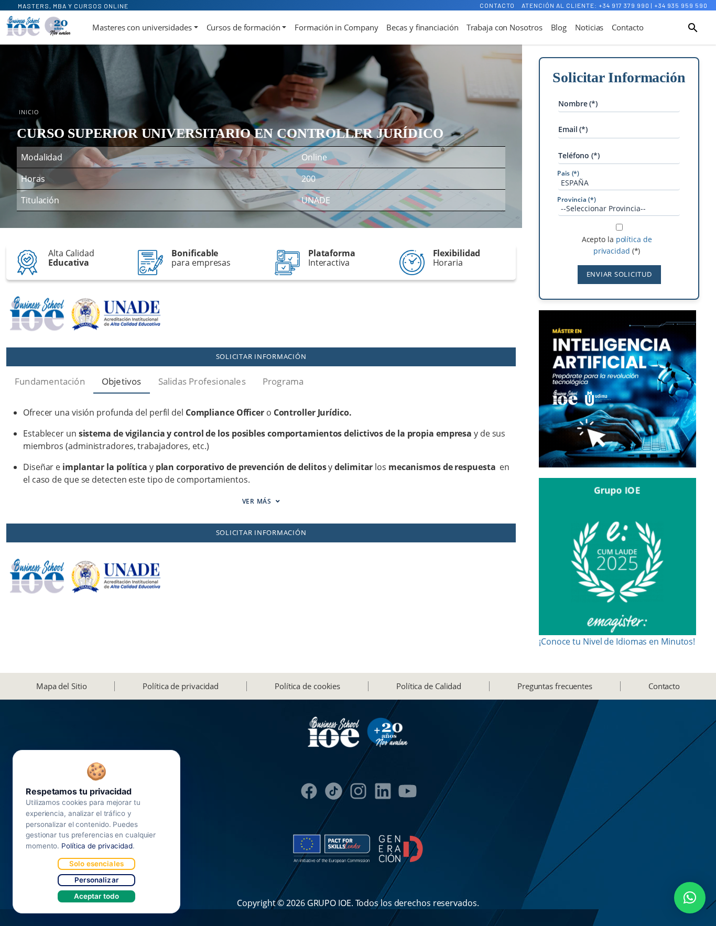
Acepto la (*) (617, 245)
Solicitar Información (261, 356)
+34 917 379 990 (624, 5)
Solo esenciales (96, 863)
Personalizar (96, 880)
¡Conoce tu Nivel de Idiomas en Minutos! (617, 641)
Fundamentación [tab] (50, 381)
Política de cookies (307, 686)
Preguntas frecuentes (554, 686)
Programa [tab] (283, 381)
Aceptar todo (97, 896)
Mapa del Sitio (61, 686)
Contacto (497, 5)
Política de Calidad (428, 686)
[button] (690, 897)
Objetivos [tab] (122, 381)
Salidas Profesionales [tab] (202, 381)
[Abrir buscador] (693, 27)
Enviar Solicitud (619, 274)
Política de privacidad (181, 686)
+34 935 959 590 (681, 5)
